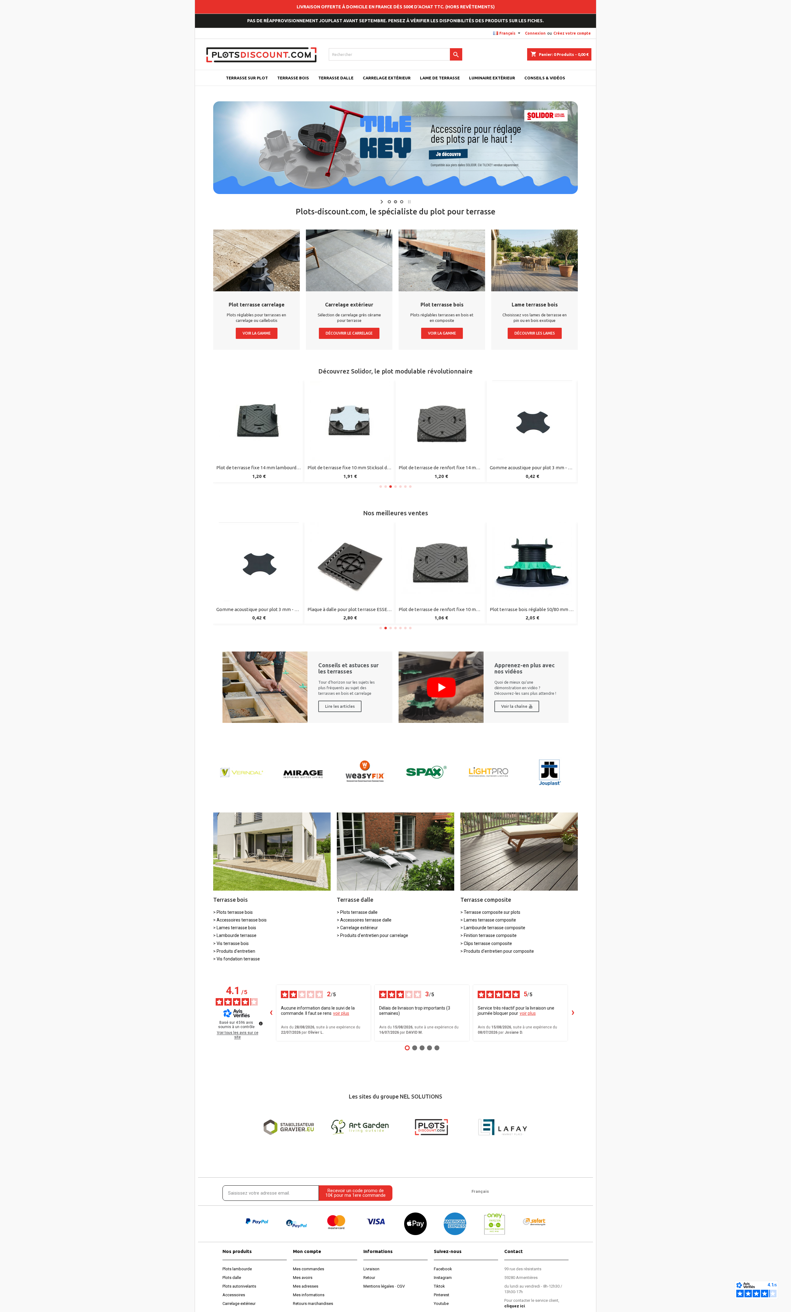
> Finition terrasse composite (488, 935)
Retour (369, 1277)
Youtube (441, 1303)
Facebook (443, 1269)
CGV (401, 1286)
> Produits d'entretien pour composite (497, 951)
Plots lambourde (237, 1269)
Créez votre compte (572, 33)
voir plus (341, 1013)
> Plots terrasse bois (233, 912)
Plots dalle (231, 1277)
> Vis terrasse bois (231, 943)
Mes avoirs (302, 1277)
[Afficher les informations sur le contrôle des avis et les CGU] (260, 1023)
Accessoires (233, 1295)
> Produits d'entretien (234, 951)
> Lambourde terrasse (234, 935)
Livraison (371, 1269)
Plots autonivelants (239, 1286)
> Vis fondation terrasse (236, 958)
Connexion (535, 33)
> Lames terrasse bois (234, 927)
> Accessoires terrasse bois (240, 920)
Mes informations (308, 1295)
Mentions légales (378, 1286)
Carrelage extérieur (239, 1303)
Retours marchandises (313, 1303)
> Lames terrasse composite (488, 920)
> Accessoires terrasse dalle (364, 920)
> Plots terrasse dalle (357, 912)
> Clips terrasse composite (486, 943)
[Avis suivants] (573, 1013)
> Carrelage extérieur (357, 927)
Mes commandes (308, 1269)
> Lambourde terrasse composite (492, 927)
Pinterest (441, 1295)
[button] (380, 486)
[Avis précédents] (271, 1013)
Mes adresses (305, 1286)
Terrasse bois (230, 899)
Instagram (443, 1277)
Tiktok (439, 1286)
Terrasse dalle (355, 899)
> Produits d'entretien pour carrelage (372, 935)
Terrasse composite (485, 899)
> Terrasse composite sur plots (490, 912)
